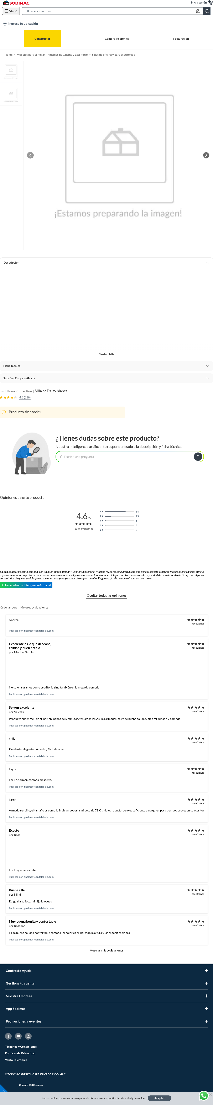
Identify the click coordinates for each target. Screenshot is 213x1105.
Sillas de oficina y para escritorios (113, 54)
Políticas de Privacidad (20, 1053)
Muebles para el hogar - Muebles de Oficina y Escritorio (52, 54)
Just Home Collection (16, 391)
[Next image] (206, 155)
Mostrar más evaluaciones (106, 950)
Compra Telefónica (117, 38)
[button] (117, 11)
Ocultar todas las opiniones (106, 595)
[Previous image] (30, 155)
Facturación (181, 38)
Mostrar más (106, 354)
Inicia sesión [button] (199, 2)
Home (8, 54)
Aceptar (159, 1098)
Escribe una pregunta (79, 456)
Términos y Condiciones (21, 1046)
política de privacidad (120, 1098)
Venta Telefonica (16, 1060)
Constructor (42, 38)
